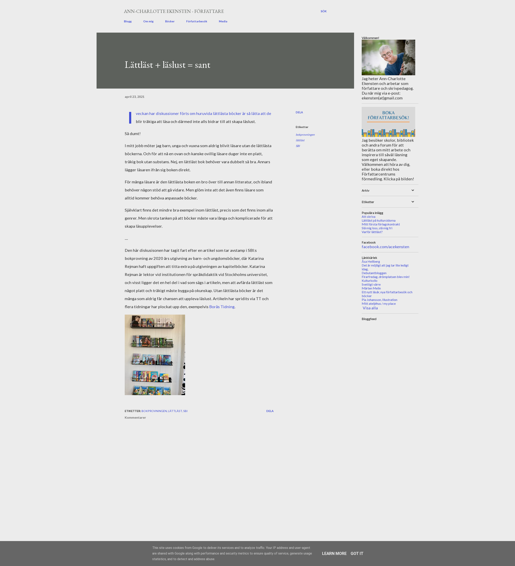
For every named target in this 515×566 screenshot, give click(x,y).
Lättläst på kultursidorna (379, 220)
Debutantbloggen (374, 273)
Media (223, 21)
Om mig (148, 21)
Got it (357, 553)
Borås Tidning (222, 306)
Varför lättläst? (372, 232)
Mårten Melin (371, 288)
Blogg (128, 21)
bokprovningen (305, 134)
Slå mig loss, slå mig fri (377, 228)
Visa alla (370, 307)
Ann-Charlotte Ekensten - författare (174, 11)
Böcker (170, 21)
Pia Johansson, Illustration (379, 300)
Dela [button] (299, 112)
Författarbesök (196, 21)
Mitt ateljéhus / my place (379, 303)
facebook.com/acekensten (385, 246)
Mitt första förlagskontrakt (381, 224)
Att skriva (368, 216)
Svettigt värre (371, 284)
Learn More (334, 553)
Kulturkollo (369, 280)
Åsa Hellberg (371, 261)
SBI (298, 146)
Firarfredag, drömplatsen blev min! (386, 277)
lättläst (300, 140)
